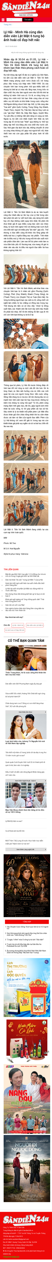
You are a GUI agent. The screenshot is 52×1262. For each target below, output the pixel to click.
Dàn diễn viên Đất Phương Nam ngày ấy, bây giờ (23, 684)
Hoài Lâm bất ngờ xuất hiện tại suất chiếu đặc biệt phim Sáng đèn (25, 584)
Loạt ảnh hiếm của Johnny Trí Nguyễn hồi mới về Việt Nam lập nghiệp (25, 742)
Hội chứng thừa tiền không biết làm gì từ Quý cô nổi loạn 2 (25, 595)
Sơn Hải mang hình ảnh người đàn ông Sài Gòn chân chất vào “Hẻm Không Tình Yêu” (27, 934)
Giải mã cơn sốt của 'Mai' (15, 605)
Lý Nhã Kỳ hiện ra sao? (13, 821)
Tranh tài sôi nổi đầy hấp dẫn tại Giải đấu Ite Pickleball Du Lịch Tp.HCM (24, 945)
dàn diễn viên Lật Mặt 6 (35, 625)
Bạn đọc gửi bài (26, 15)
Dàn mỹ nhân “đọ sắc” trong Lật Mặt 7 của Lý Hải (24, 580)
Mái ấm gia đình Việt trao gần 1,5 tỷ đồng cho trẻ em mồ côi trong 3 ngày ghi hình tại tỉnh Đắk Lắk (25, 575)
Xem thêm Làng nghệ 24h (25, 849)
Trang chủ (7, 25)
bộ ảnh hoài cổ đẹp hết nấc (14, 630)
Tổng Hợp (27, 922)
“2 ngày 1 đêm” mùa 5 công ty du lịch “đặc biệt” (25, 940)
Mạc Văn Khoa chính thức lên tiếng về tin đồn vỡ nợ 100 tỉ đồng (24, 811)
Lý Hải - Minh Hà (17, 625)
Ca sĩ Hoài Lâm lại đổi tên (15, 831)
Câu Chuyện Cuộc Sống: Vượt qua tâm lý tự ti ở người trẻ (27, 928)
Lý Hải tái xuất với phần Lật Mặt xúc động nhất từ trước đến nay (24, 590)
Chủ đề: (7, 625)
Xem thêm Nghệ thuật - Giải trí (25, 781)
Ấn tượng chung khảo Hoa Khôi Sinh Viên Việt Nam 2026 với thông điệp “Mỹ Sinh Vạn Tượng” (26, 952)
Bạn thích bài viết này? (14, 617)
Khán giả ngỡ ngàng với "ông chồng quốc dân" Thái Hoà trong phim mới (24, 600)
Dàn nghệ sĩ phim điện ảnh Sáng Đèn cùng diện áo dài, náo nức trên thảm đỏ (24, 609)
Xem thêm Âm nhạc (25, 712)
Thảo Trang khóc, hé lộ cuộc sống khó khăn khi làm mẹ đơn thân (25, 674)
